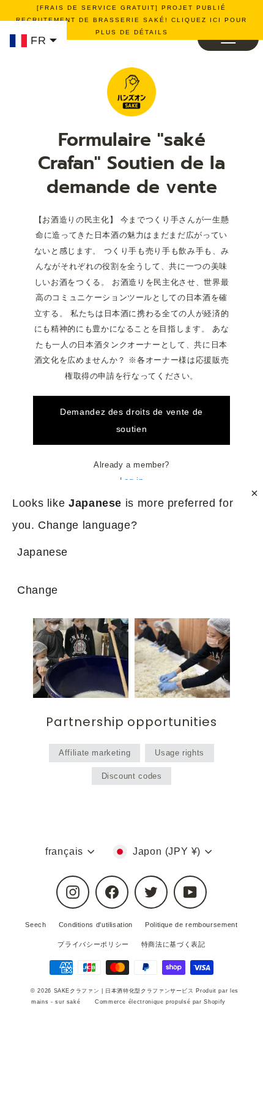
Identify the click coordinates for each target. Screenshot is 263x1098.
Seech (35, 924)
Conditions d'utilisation (96, 924)
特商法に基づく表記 (173, 944)
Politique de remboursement (191, 924)
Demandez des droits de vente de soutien (131, 420)
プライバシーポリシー (92, 944)
